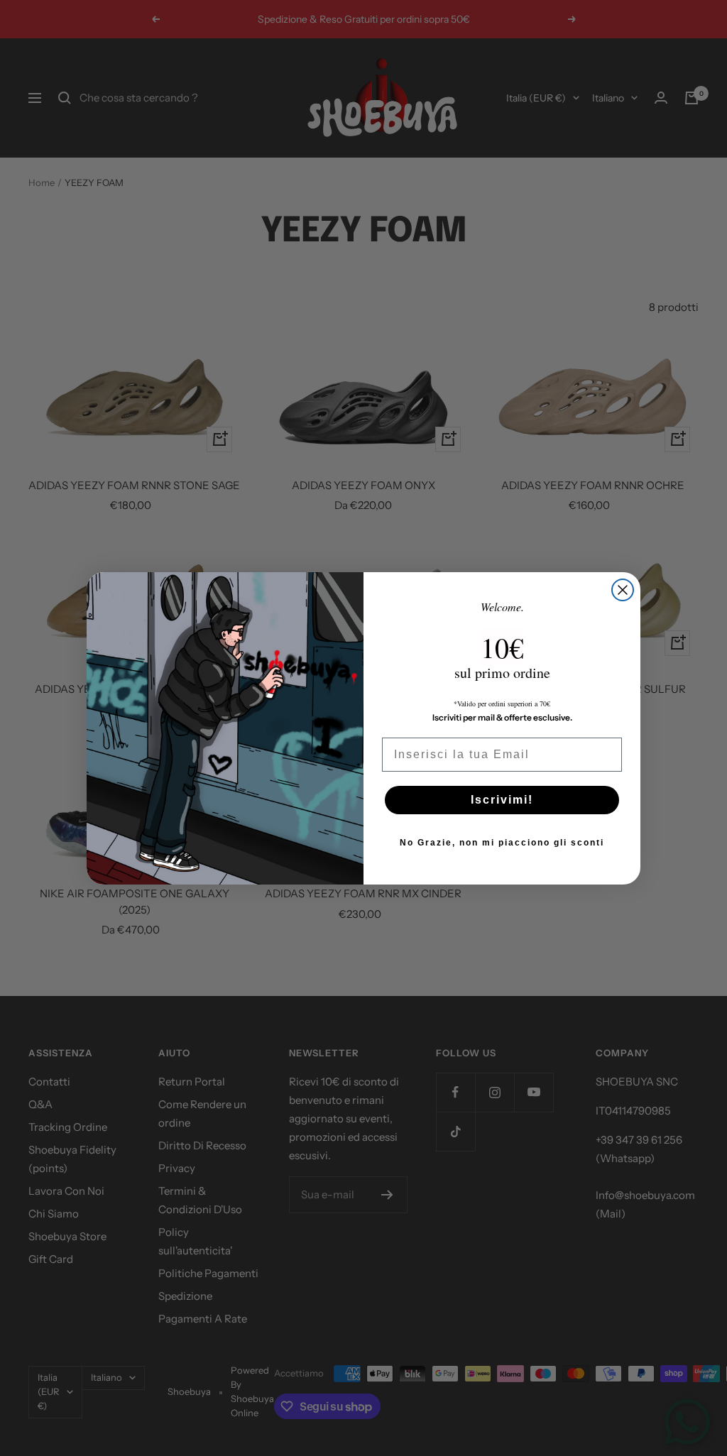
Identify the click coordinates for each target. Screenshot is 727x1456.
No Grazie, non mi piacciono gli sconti (502, 843)
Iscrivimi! (502, 800)
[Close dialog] (622, 590)
